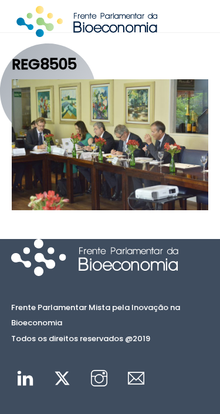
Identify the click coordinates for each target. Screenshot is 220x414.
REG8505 (44, 64)
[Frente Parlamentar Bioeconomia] (86, 31)
